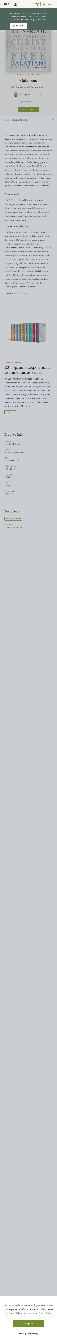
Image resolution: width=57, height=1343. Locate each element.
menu (7, 4)
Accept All (28, 1323)
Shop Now (18, 26)
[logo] (15, 4)
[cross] (52, 11)
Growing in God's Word (24, 16)
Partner (47, 4)
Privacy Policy (45, 1313)
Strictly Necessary (28, 1333)
